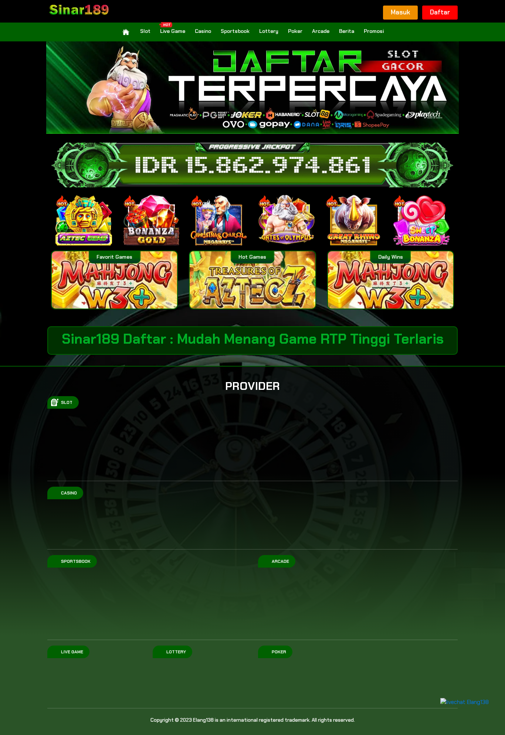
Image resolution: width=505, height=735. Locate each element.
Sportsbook (235, 31)
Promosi (374, 31)
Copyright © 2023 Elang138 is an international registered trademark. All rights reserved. (252, 720)
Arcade (320, 31)
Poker (295, 31)
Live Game (172, 31)
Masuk (400, 12)
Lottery (268, 31)
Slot (145, 31)
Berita (346, 31)
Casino (203, 31)
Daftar (440, 12)
